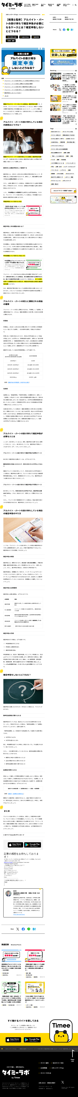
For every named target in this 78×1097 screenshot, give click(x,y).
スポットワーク (67, 180)
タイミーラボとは (45, 1073)
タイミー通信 (44, 1063)
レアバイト (63, 170)
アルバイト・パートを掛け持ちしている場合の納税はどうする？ (22, 81)
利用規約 (41, 1088)
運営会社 (48, 1088)
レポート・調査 (69, 177)
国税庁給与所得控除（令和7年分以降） (18, 382)
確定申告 (36, 37)
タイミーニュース (56, 180)
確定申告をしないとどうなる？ (12, 93)
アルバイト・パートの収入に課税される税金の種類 (18, 84)
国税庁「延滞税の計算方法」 (15, 794)
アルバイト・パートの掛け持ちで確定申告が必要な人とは (20, 87)
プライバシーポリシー (45, 1086)
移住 (72, 156)
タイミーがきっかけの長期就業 (59, 149)
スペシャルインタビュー (57, 145)
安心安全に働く (12, 37)
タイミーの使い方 (56, 135)
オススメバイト (70, 173)
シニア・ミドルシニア (69, 166)
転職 (67, 156)
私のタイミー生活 (57, 1063)
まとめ (6, 96)
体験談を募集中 (51, 1083)
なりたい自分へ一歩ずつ (57, 138)
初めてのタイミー (56, 131)
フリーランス (54, 170)
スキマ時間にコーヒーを (57, 163)
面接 (69, 170)
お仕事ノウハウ (70, 138)
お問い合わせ (42, 1083)
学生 (52, 166)
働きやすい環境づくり (57, 177)
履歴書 (53, 173)
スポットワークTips (10, 1048)
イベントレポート (71, 163)
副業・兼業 (11, 40)
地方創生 (63, 159)
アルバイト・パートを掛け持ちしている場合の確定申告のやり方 (22, 90)
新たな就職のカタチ (56, 152)
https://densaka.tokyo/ (19, 914)
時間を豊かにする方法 (68, 135)
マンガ (53, 159)
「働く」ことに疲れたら (57, 156)
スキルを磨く (60, 173)
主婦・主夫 (59, 166)
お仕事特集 (43, 1068)
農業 (58, 159)
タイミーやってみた (68, 131)
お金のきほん (25, 37)
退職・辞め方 (54, 184)
